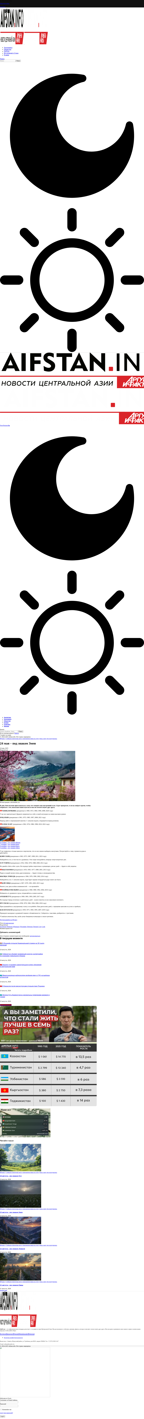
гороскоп (11, 923)
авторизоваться (35, 936)
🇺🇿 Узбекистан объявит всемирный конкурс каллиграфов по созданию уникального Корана (21, 955)
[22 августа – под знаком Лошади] (20, 1243)
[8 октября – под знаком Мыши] (7, 841)
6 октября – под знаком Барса (9, 846)
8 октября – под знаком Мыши (10, 842)
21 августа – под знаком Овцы (11, 1285)
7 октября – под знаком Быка (9, 844)
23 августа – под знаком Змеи (11, 1212)
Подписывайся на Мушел (8, 920)
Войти (16, 733)
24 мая (6, 923)
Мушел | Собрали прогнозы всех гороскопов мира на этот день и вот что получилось (28, 738)
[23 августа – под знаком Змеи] (20, 1207)
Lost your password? (6, 1413)
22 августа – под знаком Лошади (12, 1249)
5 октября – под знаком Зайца (10, 848)
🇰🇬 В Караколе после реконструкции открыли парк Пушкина (22, 986)
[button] (2, 59)
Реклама (2, 7)
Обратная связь (4, 3)
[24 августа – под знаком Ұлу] (20, 1171)
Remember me (6, 1409)
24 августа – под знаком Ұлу (11, 1176)
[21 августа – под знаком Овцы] (20, 1280)
